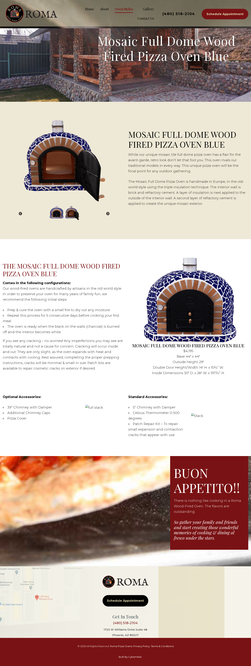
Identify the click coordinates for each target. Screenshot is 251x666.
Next (108, 217)
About (104, 9)
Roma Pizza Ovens (121, 646)
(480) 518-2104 (178, 14)
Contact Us (145, 18)
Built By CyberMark (130, 656)
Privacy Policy (141, 646)
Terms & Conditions (162, 646)
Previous (20, 217)
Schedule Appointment (225, 14)
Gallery (148, 9)
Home (89, 9)
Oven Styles (124, 9)
